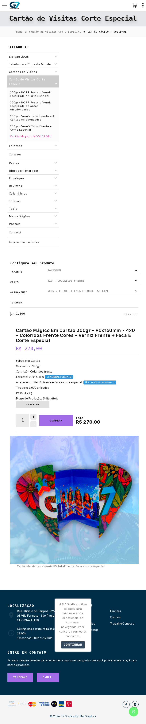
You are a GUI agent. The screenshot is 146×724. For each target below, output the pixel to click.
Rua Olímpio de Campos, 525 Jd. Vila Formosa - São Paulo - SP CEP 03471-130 (38, 615)
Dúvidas (115, 611)
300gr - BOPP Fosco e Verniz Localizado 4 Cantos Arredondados (31, 106)
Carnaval (15, 232)
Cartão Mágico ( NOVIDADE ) (31, 136)
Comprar (56, 420)
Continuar (73, 645)
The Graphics (87, 716)
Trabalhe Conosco (122, 623)
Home (19, 32)
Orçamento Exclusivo (24, 241)
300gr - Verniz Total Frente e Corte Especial (31, 127)
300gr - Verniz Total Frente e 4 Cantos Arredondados (32, 117)
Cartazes (15, 154)
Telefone (20, 677)
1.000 (20, 313)
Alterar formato (60, 377)
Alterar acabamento (101, 382)
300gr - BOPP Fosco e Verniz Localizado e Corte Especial (31, 94)
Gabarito (32, 404)
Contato (115, 617)
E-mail (48, 677)
